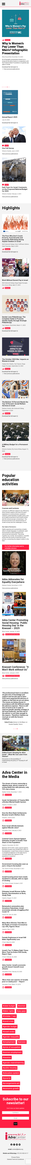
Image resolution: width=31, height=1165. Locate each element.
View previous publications (10, 60)
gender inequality (11, 1036)
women (22, 1005)
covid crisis (9, 1021)
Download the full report (9, 123)
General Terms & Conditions (15, 1159)
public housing (10, 1067)
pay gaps (22, 1011)
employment (9, 1042)
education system (11, 1073)
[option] (15, 35)
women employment (13, 1052)
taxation (7, 1057)
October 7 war (10, 1016)
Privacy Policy (15, 1157)
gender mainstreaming (14, 1062)
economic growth (11, 1088)
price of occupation (12, 1047)
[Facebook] (11, 1145)
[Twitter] (17, 1145)
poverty (7, 1078)
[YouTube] (20, 1145)
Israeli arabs (9, 1031)
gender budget (10, 1026)
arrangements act (11, 1083)
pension (22, 1042)
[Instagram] (14, 1145)
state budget (9, 1005)
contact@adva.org (17, 1149)
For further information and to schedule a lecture (14, 547)
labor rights (9, 1011)
